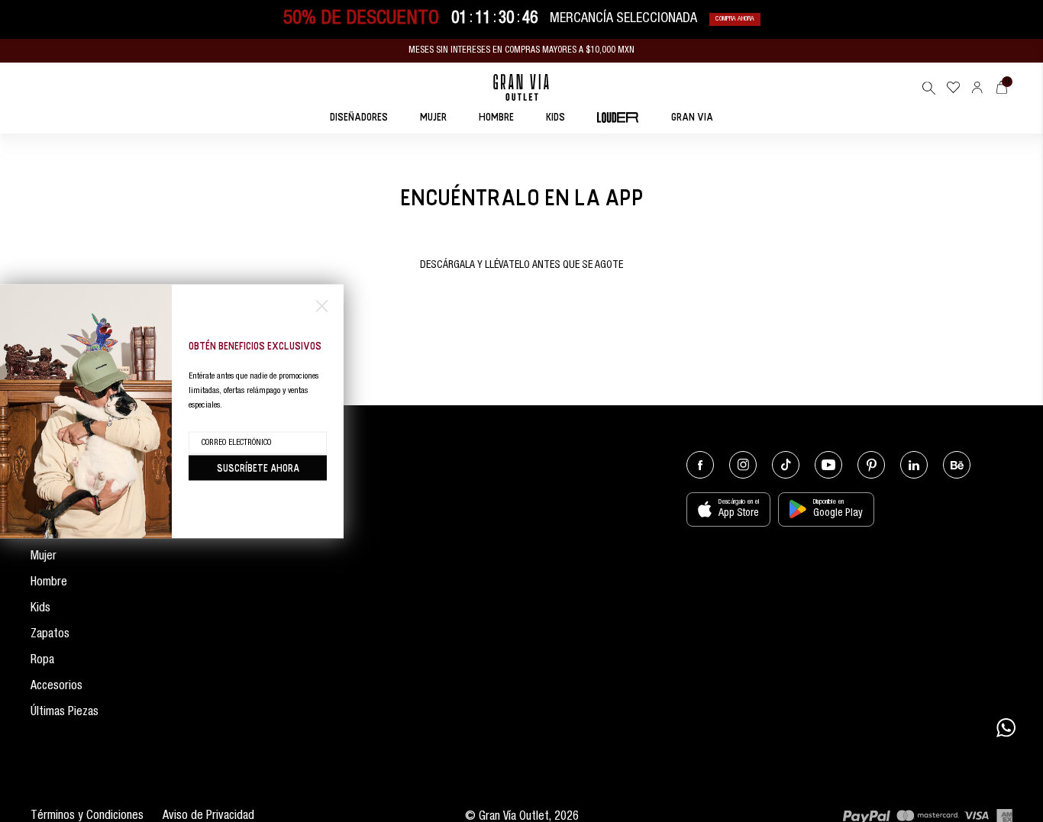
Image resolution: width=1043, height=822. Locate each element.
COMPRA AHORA (734, 19)
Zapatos (50, 635)
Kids (40, 609)
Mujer (44, 557)
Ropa (42, 661)
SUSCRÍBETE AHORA (258, 467)
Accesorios (56, 687)
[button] (928, 87)
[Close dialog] (321, 305)
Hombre (49, 583)
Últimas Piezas (64, 713)
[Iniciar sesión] (977, 87)
